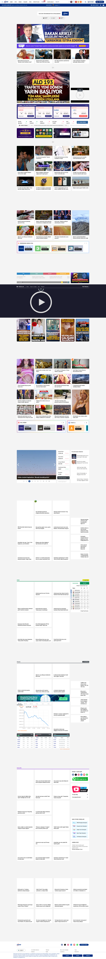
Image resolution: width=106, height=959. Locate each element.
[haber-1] (23, 330)
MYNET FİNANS (24, 125)
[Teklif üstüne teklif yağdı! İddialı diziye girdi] (61, 812)
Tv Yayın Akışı (75, 794)
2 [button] (26, 481)
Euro (43, 703)
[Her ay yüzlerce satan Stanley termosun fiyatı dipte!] (43, 379)
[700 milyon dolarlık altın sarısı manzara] (62, 230)
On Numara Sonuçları (81, 836)
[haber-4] (67, 330)
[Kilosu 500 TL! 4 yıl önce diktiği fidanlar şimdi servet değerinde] (43, 898)
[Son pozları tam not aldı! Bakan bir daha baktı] (25, 843)
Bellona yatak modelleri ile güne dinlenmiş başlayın (62, 905)
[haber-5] (82, 330)
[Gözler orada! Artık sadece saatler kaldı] (25, 676)
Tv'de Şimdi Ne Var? (76, 797)
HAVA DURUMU (49, 5)
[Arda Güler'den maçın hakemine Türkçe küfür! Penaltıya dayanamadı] (25, 633)
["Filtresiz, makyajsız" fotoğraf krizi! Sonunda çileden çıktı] (43, 820)
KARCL (18, 747)
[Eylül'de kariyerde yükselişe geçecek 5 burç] (25, 215)
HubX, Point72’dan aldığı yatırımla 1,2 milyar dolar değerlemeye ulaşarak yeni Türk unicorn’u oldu (43, 891)
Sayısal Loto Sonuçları (82, 826)
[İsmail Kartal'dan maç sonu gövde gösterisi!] (61, 625)
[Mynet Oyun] (43, 133)
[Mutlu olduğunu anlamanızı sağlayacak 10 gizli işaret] (43, 166)
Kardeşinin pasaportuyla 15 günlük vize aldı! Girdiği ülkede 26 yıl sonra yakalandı (84, 540)
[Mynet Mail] (103, 5)
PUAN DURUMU (75, 583)
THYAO (54, 747)
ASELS (54, 745)
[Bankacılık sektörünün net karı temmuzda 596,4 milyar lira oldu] (25, 410)
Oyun (76, 949)
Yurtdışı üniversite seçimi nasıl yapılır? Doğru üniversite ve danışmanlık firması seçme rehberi (61, 922)
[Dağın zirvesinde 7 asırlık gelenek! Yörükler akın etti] (75, 555)
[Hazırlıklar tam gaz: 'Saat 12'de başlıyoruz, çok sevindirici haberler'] (25, 536)
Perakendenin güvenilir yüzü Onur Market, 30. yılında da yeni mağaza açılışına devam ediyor (25, 921)
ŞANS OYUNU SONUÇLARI (78, 819)
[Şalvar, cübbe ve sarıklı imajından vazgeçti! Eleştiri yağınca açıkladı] (25, 820)
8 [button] (43, 481)
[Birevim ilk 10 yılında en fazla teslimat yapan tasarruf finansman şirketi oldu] (62, 883)
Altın (49, 703)
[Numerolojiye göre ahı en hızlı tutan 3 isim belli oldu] (62, 166)
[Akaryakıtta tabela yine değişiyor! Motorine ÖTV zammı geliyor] (47, 102)
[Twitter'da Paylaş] (82, 848)
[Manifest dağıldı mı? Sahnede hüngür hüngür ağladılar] (25, 394)
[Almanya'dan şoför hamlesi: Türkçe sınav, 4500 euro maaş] (43, 684)
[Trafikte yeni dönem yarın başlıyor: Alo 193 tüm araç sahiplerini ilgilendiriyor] (23, 102)
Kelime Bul (77, 951)
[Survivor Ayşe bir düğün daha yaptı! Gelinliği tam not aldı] (25, 782)
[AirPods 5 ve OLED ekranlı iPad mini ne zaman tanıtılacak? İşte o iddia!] (43, 551)
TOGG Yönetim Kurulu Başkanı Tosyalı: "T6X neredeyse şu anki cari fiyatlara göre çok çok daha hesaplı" (84, 703)
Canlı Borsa (86, 661)
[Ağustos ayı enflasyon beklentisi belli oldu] (25, 230)
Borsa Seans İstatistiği (64, 949)
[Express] (78, 2)
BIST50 (25, 703)
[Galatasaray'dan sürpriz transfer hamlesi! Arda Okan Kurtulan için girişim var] (49, 102)
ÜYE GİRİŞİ (91, 1)
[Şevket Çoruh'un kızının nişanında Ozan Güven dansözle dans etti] (40, 102)
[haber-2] (38, 330)
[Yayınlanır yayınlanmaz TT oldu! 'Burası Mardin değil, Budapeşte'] (61, 543)
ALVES (36, 747)
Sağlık (47, 951)
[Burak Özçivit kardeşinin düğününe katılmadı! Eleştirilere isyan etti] (60, 102)
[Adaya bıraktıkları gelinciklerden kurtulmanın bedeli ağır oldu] (69, 102)
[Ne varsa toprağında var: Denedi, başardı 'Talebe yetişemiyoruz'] (43, 914)
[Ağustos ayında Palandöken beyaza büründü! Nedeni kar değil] (80, 222)
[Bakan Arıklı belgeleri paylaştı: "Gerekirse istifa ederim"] (53, 33)
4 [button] (32, 481)
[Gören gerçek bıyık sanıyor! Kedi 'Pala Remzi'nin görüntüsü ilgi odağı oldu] (75, 547)
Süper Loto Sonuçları (81, 829)
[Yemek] (76, 2)
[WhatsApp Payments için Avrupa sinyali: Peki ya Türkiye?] (25, 898)
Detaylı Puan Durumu (84, 610)
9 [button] (46, 481)
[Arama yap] (85, 1)
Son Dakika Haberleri (35, 949)
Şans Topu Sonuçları (81, 833)
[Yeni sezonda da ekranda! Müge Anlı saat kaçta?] (62, 379)
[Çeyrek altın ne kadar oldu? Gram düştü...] (43, 364)
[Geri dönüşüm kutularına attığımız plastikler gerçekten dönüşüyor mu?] (43, 505)
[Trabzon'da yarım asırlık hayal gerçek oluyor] (25, 102)
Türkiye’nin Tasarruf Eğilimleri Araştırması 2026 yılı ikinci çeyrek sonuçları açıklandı (80, 906)
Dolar (37, 703)
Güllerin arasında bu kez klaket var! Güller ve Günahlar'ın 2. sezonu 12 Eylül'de (80, 891)
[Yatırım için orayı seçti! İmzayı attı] (43, 836)
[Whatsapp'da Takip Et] (87, 775)
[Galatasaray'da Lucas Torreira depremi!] (32, 102)
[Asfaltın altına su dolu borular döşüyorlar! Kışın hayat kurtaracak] (75, 530)
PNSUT (18, 743)
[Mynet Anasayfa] (6, 1)
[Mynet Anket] (81, 2)
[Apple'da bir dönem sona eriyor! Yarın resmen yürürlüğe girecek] (65, 102)
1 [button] (23, 481)
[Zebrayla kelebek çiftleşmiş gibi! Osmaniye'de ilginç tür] (75, 521)
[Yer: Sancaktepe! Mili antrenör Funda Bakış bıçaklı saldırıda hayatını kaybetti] (63, 102)
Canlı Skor (86, 580)
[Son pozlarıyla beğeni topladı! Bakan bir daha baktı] (43, 851)
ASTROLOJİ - (65, 131)
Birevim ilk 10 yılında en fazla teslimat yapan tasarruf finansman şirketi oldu (61, 891)
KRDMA (18, 739)
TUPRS (54, 743)
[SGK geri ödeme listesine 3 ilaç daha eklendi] (61, 505)
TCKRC (36, 745)
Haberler (33, 951)
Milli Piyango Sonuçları (82, 822)
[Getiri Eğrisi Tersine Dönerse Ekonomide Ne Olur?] (80, 364)
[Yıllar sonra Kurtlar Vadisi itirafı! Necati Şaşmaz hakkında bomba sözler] (43, 774)
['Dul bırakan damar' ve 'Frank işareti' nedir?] (37, 102)
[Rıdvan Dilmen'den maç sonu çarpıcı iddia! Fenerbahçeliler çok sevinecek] (43, 633)
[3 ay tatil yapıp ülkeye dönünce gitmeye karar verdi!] (43, 805)
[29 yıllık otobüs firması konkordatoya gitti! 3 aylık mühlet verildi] (56, 102)
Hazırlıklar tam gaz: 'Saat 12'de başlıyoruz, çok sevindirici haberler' (21, 5)
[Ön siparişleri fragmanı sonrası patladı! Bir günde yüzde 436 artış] (43, 86)
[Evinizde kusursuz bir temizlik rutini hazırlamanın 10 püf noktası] (80, 151)
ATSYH (18, 745)
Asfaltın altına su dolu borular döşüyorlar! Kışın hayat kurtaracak (84, 530)
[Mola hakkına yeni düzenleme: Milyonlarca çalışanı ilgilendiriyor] (75, 719)
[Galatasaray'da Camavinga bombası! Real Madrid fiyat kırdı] (61, 602)
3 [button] (29, 481)
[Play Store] (21, 950)
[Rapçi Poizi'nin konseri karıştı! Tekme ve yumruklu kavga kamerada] (54, 102)
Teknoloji (47, 949)
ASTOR (54, 741)
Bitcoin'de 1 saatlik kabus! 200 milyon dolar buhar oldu (84, 693)
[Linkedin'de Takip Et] (81, 775)
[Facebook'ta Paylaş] (79, 848)
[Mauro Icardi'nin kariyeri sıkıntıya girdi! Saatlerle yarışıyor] (19, 102)
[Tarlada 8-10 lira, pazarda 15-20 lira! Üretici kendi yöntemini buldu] (53, 102)
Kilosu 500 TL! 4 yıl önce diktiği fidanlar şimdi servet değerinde (43, 905)
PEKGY (36, 739)
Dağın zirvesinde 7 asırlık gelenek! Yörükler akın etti (84, 555)
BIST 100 (21, 706)
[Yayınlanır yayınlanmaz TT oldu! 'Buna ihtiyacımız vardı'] (61, 851)
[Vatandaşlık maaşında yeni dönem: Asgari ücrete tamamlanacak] (33, 102)
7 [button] (40, 481)
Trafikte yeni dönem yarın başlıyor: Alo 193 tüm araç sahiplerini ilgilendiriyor (84, 686)
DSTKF (54, 739)
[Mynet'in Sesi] (25, 133)
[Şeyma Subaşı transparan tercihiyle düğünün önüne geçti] (21, 102)
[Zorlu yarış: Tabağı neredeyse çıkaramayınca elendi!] (62, 215)
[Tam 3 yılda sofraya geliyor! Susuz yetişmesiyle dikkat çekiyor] (42, 102)
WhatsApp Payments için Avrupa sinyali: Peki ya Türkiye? (25, 905)
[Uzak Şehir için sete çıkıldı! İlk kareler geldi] (61, 836)
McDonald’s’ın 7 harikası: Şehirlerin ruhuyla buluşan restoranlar (23, 891)
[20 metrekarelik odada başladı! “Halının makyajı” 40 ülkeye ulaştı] (35, 102)
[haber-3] (53, 330)
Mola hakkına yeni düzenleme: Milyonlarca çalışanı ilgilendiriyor (84, 719)
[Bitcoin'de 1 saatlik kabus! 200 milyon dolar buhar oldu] (51, 102)
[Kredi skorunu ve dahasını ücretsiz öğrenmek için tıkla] (44, 102)
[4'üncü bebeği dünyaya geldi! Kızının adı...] (25, 371)
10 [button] (49, 481)
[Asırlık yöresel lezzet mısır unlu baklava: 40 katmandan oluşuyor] (61, 521)
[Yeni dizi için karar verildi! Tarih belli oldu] (43, 790)
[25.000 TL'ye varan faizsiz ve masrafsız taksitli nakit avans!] (80, 166)
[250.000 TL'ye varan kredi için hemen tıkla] (30, 102)
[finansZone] (80, 277)
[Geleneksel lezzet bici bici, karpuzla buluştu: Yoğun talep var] (25, 551)
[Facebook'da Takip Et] (73, 775)
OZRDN (18, 741)
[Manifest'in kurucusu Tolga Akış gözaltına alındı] (25, 805)
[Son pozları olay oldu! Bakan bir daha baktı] (61, 774)
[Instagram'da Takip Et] (79, 775)
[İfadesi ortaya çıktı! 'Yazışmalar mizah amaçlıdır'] (61, 790)
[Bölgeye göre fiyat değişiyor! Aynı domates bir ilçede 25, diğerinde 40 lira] (43, 536)
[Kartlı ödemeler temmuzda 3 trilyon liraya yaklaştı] (80, 914)
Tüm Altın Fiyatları (62, 477)
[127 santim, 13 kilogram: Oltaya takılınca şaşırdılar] (62, 364)
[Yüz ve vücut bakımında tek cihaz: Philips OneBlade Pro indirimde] (43, 410)
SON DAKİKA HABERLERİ (6, 5)
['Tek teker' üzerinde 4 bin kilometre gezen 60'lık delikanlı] (62, 394)
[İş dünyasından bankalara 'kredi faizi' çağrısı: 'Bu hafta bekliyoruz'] (28, 102)
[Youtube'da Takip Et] (84, 775)
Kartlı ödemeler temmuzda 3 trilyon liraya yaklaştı (80, 920)
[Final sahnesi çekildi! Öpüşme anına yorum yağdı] (25, 158)
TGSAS (36, 743)
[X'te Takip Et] (65, 945)
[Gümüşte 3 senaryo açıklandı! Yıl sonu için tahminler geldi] (46, 102)
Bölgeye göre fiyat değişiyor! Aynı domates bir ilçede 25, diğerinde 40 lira (84, 710)
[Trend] (71, 2)
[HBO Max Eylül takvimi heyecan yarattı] (25, 513)
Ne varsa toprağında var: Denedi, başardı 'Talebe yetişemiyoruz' (43, 920)
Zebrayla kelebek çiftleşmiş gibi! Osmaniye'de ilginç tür (84, 521)
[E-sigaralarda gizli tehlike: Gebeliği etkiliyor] (80, 379)
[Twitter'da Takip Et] (76, 775)
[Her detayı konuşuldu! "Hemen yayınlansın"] (43, 151)
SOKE (36, 741)
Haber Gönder (84, 944)
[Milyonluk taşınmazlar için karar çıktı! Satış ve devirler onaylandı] (62, 410)
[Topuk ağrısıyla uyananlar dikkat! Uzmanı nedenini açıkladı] (43, 230)
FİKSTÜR (84, 583)
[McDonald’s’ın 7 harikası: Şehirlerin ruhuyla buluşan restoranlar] (25, 883)
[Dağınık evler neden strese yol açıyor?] (43, 394)
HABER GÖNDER (95, 5)
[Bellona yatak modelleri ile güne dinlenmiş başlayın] (62, 898)
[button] (69, 2)
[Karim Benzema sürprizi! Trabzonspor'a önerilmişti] (62, 102)
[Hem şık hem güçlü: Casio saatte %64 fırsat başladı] (43, 521)
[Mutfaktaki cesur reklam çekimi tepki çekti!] (80, 402)
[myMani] (43, 2)
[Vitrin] (73, 2)
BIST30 (31, 703)
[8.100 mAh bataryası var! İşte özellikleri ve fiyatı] (62, 151)
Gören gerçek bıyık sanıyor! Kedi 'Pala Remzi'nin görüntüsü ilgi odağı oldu (84, 548)
